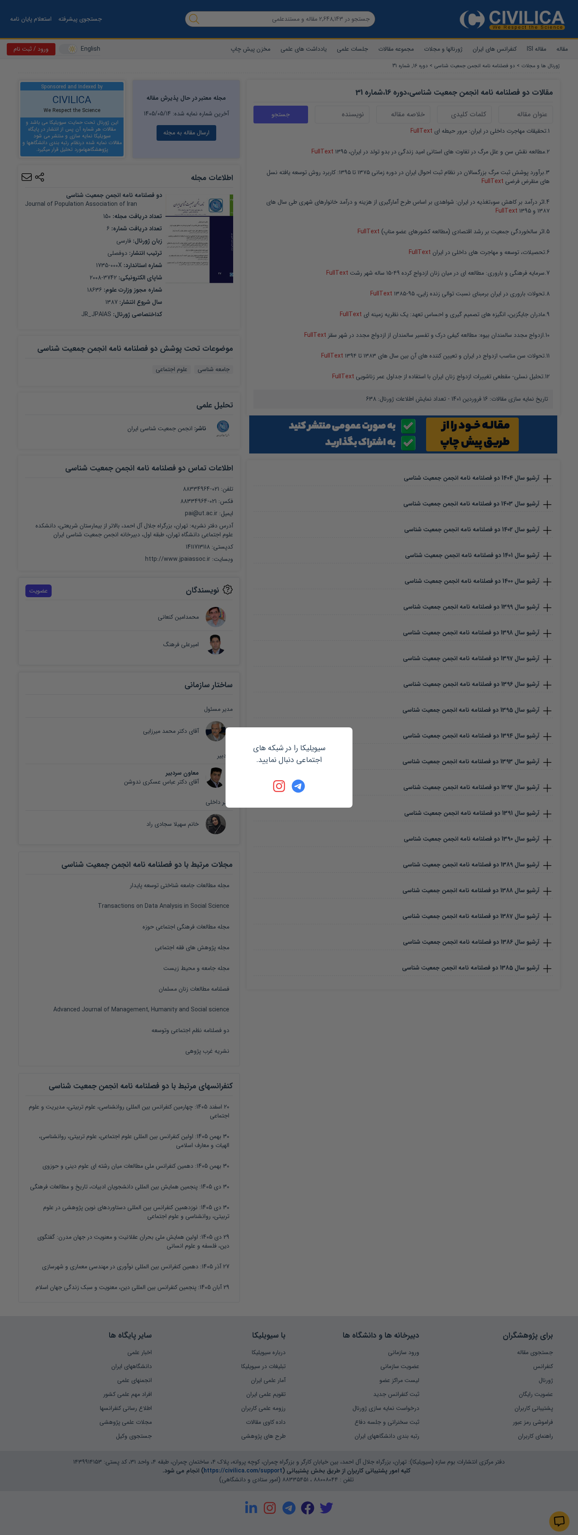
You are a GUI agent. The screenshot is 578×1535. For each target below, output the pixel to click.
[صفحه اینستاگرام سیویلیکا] (279, 786)
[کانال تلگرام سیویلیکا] (298, 786)
